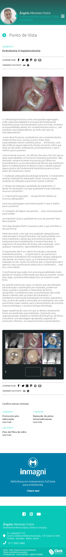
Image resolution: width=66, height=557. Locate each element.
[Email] (40, 60)
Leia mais (7, 422)
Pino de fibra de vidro (14, 432)
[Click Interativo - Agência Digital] (56, 554)
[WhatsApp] (36, 60)
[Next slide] (60, 372)
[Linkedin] (27, 60)
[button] (16, 371)
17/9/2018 (38, 411)
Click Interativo (29, 554)
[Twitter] (23, 60)
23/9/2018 (7, 411)
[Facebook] (19, 60)
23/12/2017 (8, 427)
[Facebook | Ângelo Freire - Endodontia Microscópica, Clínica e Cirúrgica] (24, 514)
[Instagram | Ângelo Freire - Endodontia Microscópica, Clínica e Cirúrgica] (32, 514)
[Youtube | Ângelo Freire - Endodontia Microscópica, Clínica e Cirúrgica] (39, 514)
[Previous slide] (6, 372)
